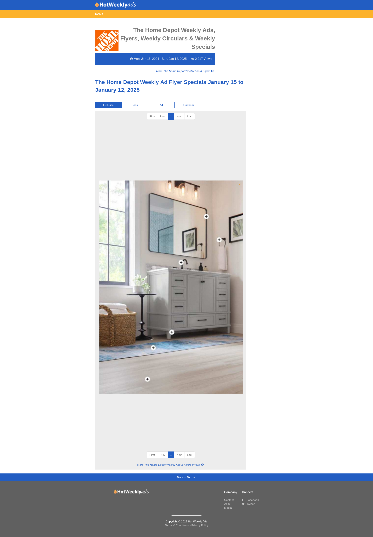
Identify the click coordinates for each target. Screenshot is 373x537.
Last (189, 116)
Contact (229, 499)
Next (179, 116)
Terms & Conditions (177, 525)
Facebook (252, 499)
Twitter (250, 503)
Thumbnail (187, 105)
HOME (99, 14)
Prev (162, 116)
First (152, 116)
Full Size (108, 105)
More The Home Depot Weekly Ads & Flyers (183, 70)
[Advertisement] (170, 149)
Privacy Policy (199, 525)
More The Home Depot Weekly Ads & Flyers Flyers (168, 464)
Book (135, 105)
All (161, 105)
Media (228, 507)
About (227, 503)
